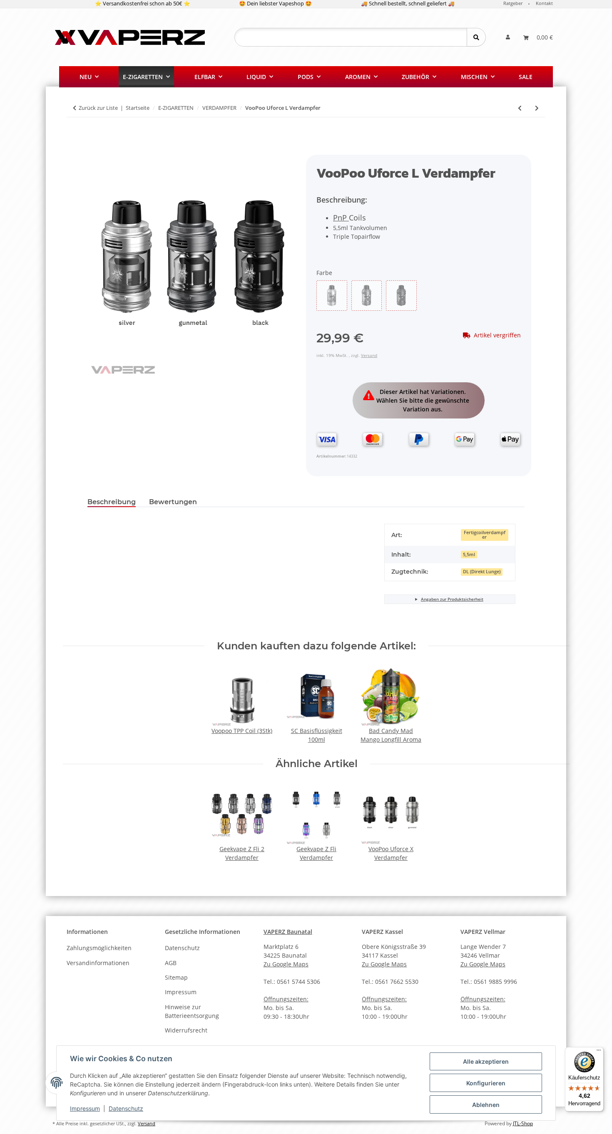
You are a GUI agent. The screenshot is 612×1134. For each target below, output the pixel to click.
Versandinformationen (98, 963)
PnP (341, 218)
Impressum (85, 1108)
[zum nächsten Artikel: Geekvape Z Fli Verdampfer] (536, 108)
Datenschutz (126, 1108)
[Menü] (599, 1052)
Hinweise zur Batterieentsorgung (192, 1011)
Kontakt (544, 3)
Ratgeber (512, 3)
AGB (171, 963)
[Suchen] (476, 37)
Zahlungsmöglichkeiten (99, 948)
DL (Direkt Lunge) (481, 571)
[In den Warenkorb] (94, 150)
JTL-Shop (523, 1123)
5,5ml (469, 554)
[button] (508, 37)
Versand (369, 355)
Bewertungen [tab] (173, 502)
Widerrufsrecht (186, 1030)
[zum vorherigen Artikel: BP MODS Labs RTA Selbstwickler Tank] (519, 108)
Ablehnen (486, 1104)
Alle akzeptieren (486, 1061)
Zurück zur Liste (98, 107)
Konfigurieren (485, 1083)
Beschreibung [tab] (111, 502)
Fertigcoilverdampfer (484, 535)
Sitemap (176, 977)
